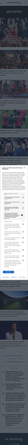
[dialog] (14, 222)
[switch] (22, 197)
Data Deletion (6, 277)
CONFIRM (8, 272)
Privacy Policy (22, 277)
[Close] (25, 168)
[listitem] (14, 194)
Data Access (14, 277)
